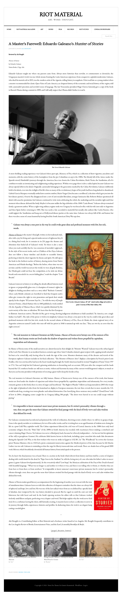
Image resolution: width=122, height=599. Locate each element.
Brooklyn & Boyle (77, 525)
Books (21, 572)
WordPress (78, 585)
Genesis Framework (68, 585)
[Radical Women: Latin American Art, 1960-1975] (95, 547)
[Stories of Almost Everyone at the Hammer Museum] (25, 547)
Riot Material (61, 15)
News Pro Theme (53, 585)
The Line (27, 572)
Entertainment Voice (42, 525)
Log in (85, 585)
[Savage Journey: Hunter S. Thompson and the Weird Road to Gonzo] (60, 547)
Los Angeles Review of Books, (23, 525)
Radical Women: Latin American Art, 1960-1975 (95, 557)
